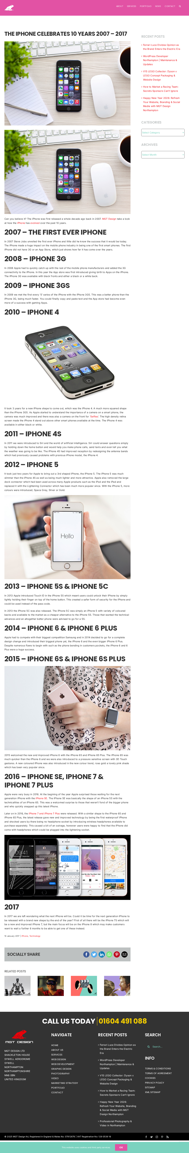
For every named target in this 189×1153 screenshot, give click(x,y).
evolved (35, 222)
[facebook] (146, 1137)
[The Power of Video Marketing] (84, 985)
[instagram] (157, 1137)
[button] (180, 6)
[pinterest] (162, 1137)
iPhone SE (41, 798)
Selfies (94, 416)
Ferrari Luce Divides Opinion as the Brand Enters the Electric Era (118, 1048)
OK (121, 1147)
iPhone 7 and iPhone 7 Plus (44, 813)
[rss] (167, 1137)
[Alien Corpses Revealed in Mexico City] (117, 985)
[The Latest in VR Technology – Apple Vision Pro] (51, 985)
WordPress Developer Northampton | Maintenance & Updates (160, 60)
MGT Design (109, 218)
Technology (34, 936)
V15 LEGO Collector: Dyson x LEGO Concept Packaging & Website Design (160, 75)
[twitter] (151, 1137)
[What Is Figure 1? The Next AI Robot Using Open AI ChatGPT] (17, 985)
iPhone (21, 222)
